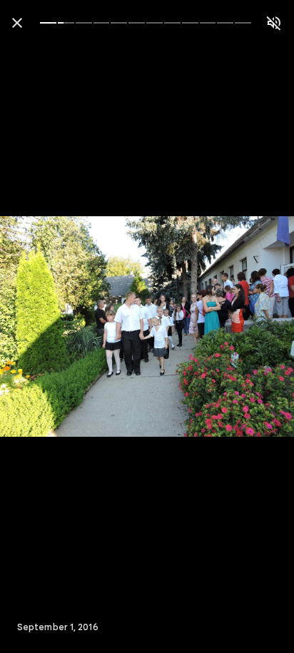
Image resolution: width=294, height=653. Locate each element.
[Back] (17, 23)
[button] (40, 327)
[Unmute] (274, 23)
